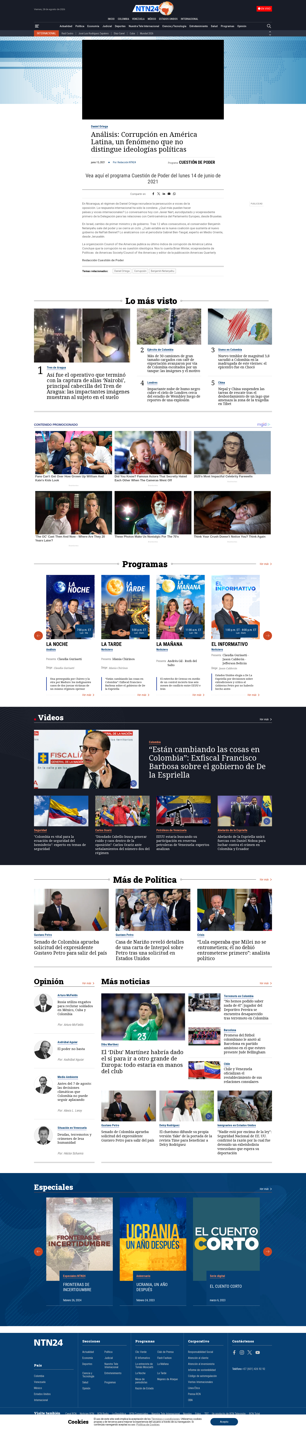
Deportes (120, 26)
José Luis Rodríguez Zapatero (93, 33)
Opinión (241, 26)
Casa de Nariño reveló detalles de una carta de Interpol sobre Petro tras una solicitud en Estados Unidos (150, 950)
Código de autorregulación (202, 1376)
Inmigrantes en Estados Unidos (236, 1125)
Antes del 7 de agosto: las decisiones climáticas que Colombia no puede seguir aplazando (75, 1091)
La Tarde (111, 644)
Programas (227, 26)
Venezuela (40, 1382)
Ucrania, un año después (152, 1287)
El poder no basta (71, 1049)
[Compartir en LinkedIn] (164, 194)
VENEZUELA (138, 19)
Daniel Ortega (99, 126)
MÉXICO (152, 19)
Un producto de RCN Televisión (229, 1413)
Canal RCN (70, 1413)
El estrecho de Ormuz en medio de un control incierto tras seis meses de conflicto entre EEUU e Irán (180, 684)
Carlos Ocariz (103, 830)
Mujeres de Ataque (167, 1379)
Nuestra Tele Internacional (144, 26)
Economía (93, 26)
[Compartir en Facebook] (153, 194)
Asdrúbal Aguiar (68, 1042)
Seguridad (40, 830)
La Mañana (169, 644)
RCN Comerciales (138, 1413)
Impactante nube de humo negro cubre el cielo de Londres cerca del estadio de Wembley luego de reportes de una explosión (173, 394)
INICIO (111, 19)
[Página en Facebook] (234, 1353)
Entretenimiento (198, 26)
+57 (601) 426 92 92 (253, 1369)
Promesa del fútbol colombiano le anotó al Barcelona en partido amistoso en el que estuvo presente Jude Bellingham (244, 1043)
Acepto (224, 1421)
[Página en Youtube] (258, 1353)
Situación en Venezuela (72, 1127)
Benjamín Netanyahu (162, 271)
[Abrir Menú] (37, 26)
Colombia (155, 742)
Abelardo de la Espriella (232, 830)
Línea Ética (194, 1388)
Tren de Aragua (56, 367)
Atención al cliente (198, 1358)
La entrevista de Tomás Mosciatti (144, 1365)
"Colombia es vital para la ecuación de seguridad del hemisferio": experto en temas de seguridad (60, 843)
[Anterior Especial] (38, 1251)
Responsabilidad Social (200, 1352)
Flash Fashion (164, 1358)
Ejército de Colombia (160, 349)
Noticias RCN (87, 1413)
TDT (206, 1413)
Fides (198, 1413)
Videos (51, 717)
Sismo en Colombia (230, 349)
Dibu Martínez (110, 1044)
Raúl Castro (67, 33)
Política (79, 26)
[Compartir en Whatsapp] (174, 194)
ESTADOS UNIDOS (168, 19)
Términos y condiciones (165, 1418)
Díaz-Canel (119, 33)
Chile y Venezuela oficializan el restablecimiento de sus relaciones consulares (243, 1075)
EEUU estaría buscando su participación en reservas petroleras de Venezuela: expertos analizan (182, 843)
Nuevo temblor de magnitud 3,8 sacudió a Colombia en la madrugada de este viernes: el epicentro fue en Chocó (244, 361)
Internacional (41, 1400)
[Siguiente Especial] (267, 1251)
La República (119, 1413)
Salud (214, 26)
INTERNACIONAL (189, 19)
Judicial (107, 26)
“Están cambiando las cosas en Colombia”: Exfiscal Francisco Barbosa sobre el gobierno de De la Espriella (125, 684)
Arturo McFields (68, 995)
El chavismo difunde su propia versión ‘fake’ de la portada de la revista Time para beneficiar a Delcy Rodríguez (185, 1138)
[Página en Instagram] (242, 1353)
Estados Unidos (42, 1394)
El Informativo (229, 644)
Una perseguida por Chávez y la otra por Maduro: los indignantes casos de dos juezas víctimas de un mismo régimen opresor (70, 684)
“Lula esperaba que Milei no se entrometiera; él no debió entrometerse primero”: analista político (233, 950)
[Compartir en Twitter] (158, 194)
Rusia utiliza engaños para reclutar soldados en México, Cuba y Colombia (75, 1008)
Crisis (200, 935)
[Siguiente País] (270, 34)
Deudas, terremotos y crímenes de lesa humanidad (74, 1138)
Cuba (132, 33)
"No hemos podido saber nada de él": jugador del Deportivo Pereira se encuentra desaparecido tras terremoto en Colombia (246, 1009)
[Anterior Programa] (38, 635)
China (221, 382)
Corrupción (140, 271)
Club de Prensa (165, 1352)
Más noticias (125, 981)
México (38, 1388)
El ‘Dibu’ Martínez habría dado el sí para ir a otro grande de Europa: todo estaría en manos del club (142, 1061)
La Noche (57, 644)
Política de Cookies (148, 1424)
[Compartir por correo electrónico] (169, 194)
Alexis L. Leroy (73, 1110)
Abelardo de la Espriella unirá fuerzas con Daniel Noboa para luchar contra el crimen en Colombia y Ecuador (242, 843)
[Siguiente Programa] (267, 635)
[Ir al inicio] (54, 1348)
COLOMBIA (123, 19)
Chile (227, 1064)
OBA (190, 1400)
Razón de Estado (144, 1388)
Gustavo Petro (43, 935)
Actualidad (66, 26)
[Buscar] (269, 26)
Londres (152, 382)
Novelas (187, 1413)
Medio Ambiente (68, 1077)
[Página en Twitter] (249, 1353)
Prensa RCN (194, 1394)
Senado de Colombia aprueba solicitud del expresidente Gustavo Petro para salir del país (70, 947)
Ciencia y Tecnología (174, 26)
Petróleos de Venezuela (171, 830)
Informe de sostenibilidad (202, 1370)
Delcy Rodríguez (169, 1125)
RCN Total (254, 1413)
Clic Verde (141, 1352)
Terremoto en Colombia (238, 996)
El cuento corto (226, 1286)
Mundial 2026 (146, 33)
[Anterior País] (270, 31)
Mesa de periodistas (141, 1381)
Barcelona (230, 1030)
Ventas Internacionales (200, 1382)
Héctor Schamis (73, 1153)
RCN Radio (103, 1413)
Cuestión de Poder (197, 162)
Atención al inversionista (201, 1364)
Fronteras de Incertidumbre (77, 1287)
